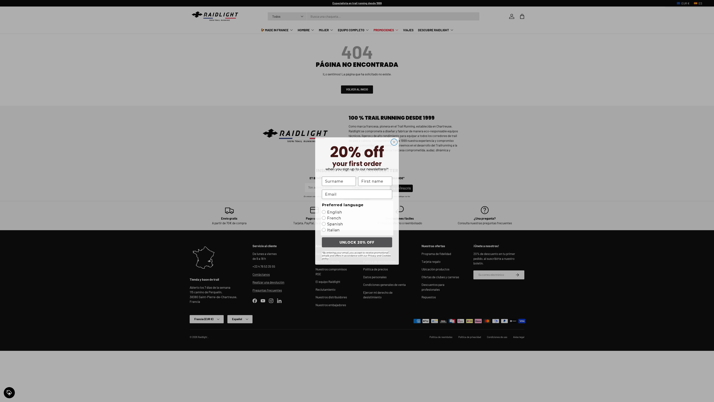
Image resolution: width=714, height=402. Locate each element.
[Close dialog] (394, 142)
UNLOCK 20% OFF (357, 242)
